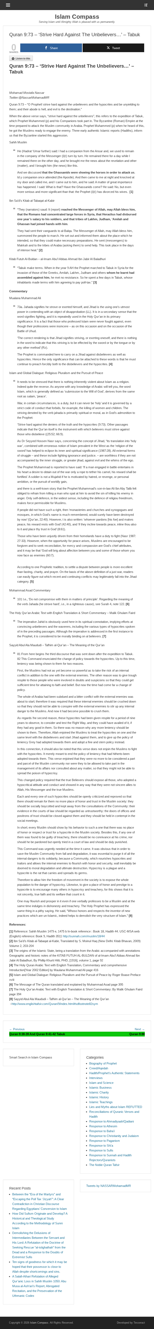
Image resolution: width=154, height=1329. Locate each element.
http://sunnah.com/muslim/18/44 (84, 936)
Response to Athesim (103, 1126)
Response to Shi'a (101, 1145)
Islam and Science (101, 1082)
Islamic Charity (99, 1092)
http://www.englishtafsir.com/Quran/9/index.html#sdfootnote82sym (55, 1004)
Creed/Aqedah (98, 1068)
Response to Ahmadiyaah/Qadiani (111, 1121)
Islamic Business (100, 1087)
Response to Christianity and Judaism (114, 1136)
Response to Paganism (104, 1140)
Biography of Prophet (103, 1063)
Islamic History (99, 1097)
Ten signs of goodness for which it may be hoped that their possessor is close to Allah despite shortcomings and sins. (39, 1266)
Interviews (96, 1078)
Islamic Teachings (101, 1102)
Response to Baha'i (102, 1131)
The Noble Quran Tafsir (104, 1165)
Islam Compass (77, 16)
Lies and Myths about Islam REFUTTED (115, 1107)
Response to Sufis (101, 1150)
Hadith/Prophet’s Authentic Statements (114, 1073)
